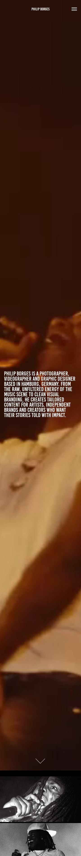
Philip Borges (41, 9)
